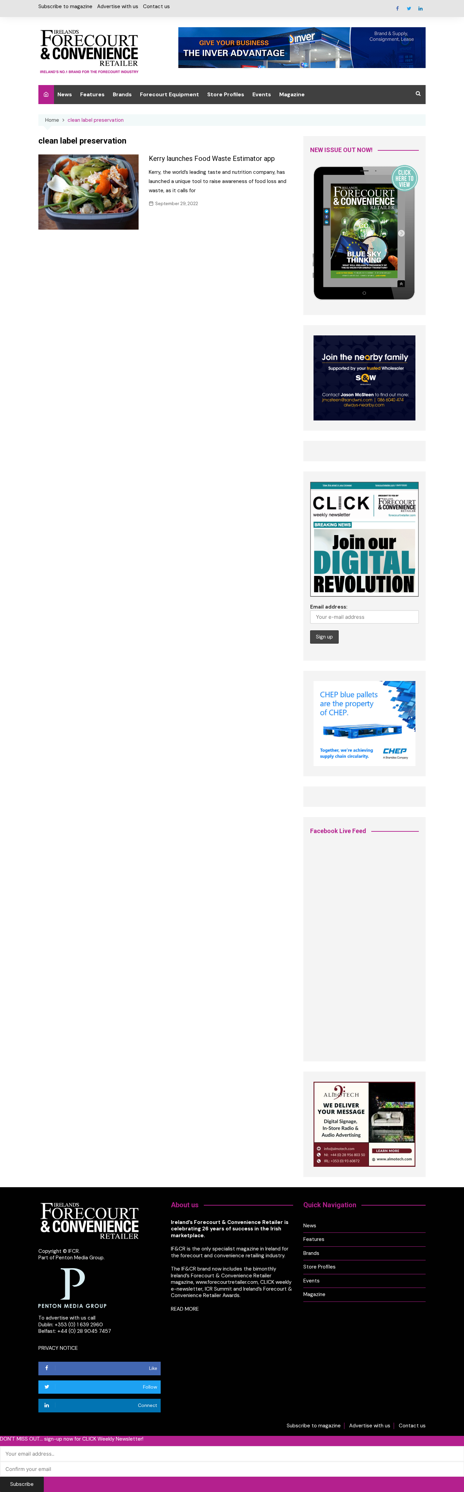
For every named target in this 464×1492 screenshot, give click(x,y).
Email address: (328, 606)
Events (261, 94)
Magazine (292, 94)
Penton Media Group (80, 1257)
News (64, 94)
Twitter (409, 8)
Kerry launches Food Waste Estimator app (212, 158)
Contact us (156, 6)
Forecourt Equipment (169, 94)
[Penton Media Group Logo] (72, 1287)
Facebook (397, 8)
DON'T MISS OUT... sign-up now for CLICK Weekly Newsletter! (71, 1439)
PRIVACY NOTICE (58, 1348)
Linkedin (420, 8)
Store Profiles (225, 94)
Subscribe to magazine (65, 6)
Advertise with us (117, 6)
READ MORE (185, 1309)
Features (92, 94)
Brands (122, 94)
